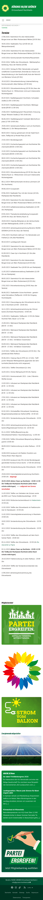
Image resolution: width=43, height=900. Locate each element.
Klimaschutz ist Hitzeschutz (13, 809)
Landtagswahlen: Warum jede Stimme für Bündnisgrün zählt (21, 792)
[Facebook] (12, 887)
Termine (4, 28)
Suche (28, 892)
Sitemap (21, 892)
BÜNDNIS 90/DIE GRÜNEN (24, 6)
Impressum (34, 892)
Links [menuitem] (29, 887)
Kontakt (15, 892)
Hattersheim (36, 500)
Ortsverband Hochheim (10, 25)
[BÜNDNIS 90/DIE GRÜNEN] (5, 8)
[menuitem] (8, 892)
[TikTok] (19, 887)
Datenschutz (17, 897)
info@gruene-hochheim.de (20, 882)
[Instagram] (16, 887)
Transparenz (26, 897)
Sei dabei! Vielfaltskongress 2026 (15, 776)
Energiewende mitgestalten (11, 733)
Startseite (8, 892)
